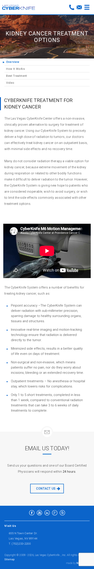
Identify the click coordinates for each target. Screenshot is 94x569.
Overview (12, 61)
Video (10, 82)
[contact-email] (79, 7)
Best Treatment (16, 75)
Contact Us (46, 488)
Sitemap (9, 559)
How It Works (15, 68)
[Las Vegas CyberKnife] (18, 7)
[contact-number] (71, 7)
